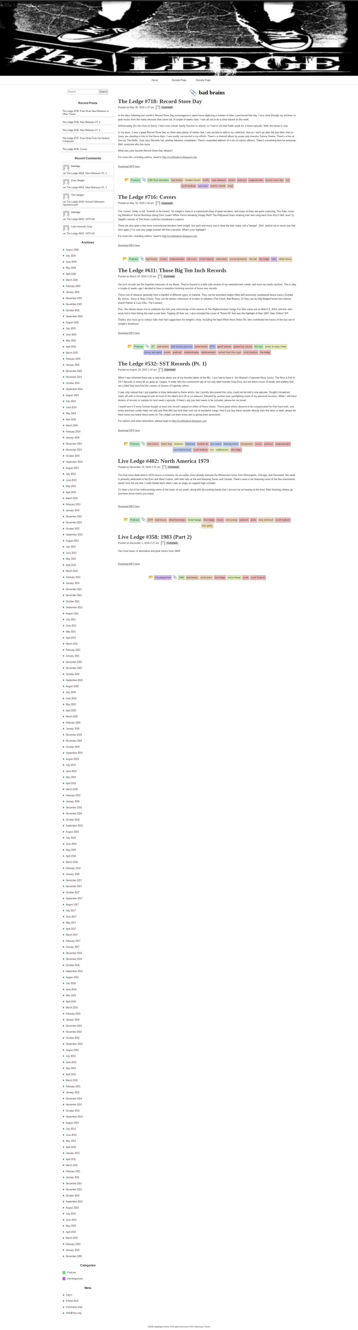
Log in (69, 1294)
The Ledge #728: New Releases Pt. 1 (81, 130)
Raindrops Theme (202, 1327)
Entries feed (72, 1300)
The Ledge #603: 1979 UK (81, 219)
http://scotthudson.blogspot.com (179, 157)
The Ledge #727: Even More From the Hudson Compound (85, 140)
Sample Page (179, 80)
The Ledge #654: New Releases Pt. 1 (87, 173)
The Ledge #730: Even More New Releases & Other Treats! (85, 112)
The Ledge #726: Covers (74, 149)
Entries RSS (168, 1327)
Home (155, 80)
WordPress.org (73, 1313)
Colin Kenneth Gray (81, 226)
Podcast (71, 1272)
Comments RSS (186, 1327)
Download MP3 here (129, 166)
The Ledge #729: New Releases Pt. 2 (81, 122)
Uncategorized (75, 1278)
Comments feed (74, 1306)
